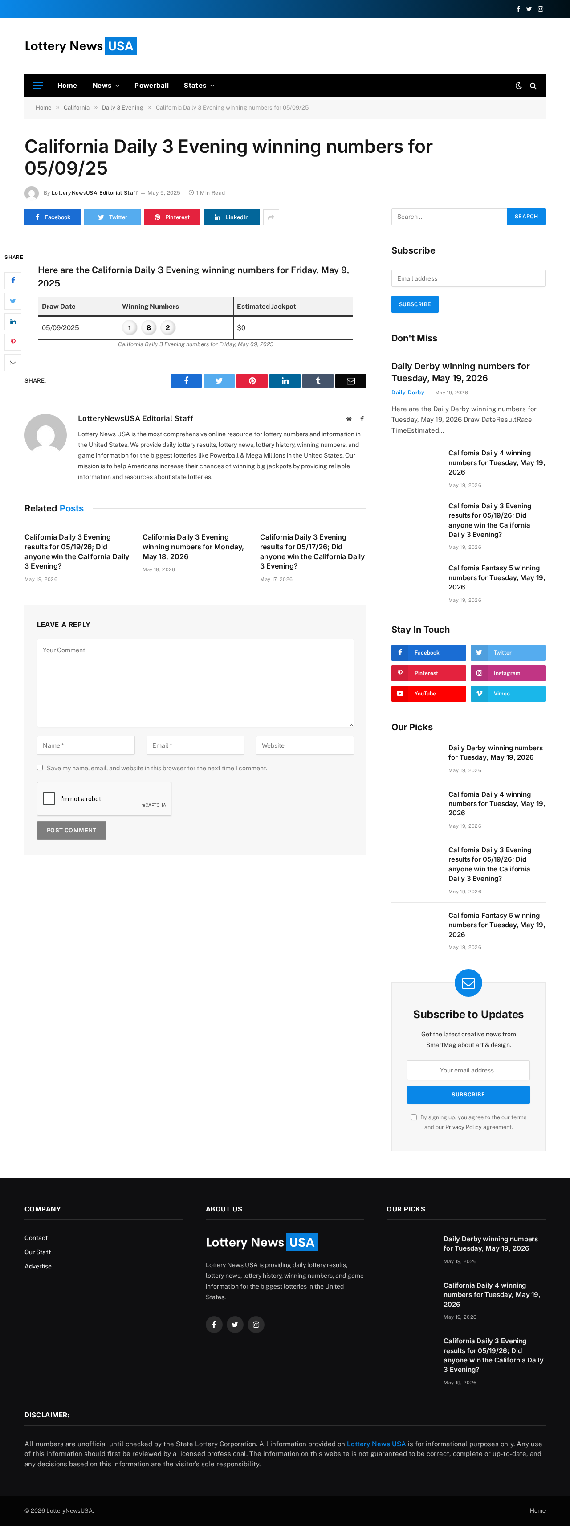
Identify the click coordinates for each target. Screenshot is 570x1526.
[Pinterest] (12, 341)
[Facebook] (12, 280)
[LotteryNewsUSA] (80, 46)
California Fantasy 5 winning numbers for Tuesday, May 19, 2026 (497, 577)
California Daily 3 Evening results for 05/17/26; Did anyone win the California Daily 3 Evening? (312, 551)
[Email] (12, 362)
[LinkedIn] (12, 321)
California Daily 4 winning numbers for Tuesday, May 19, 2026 (497, 462)
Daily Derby (408, 392)
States (195, 85)
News (102, 85)
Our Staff (37, 1252)
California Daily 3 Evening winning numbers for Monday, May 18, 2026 (193, 546)
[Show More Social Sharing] (271, 217)
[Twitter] (12, 300)
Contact (36, 1237)
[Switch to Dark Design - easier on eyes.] (518, 85)
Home (67, 85)
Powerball (151, 85)
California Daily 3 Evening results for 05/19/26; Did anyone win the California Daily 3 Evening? (76, 551)
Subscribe (415, 304)
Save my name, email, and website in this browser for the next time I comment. (157, 768)
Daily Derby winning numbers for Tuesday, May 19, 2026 (460, 372)
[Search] (532, 86)
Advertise (38, 1266)
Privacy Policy (463, 1127)
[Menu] (38, 86)
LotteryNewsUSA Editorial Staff (95, 193)
